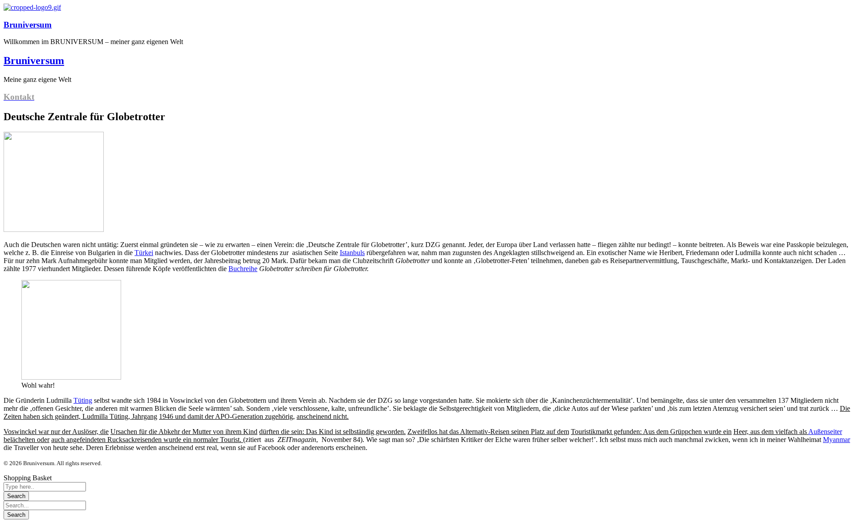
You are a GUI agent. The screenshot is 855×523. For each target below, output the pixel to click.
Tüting (82, 400)
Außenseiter (825, 431)
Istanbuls (352, 252)
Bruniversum (28, 24)
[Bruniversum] (32, 7)
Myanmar (836, 439)
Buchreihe (242, 268)
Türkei (143, 252)
